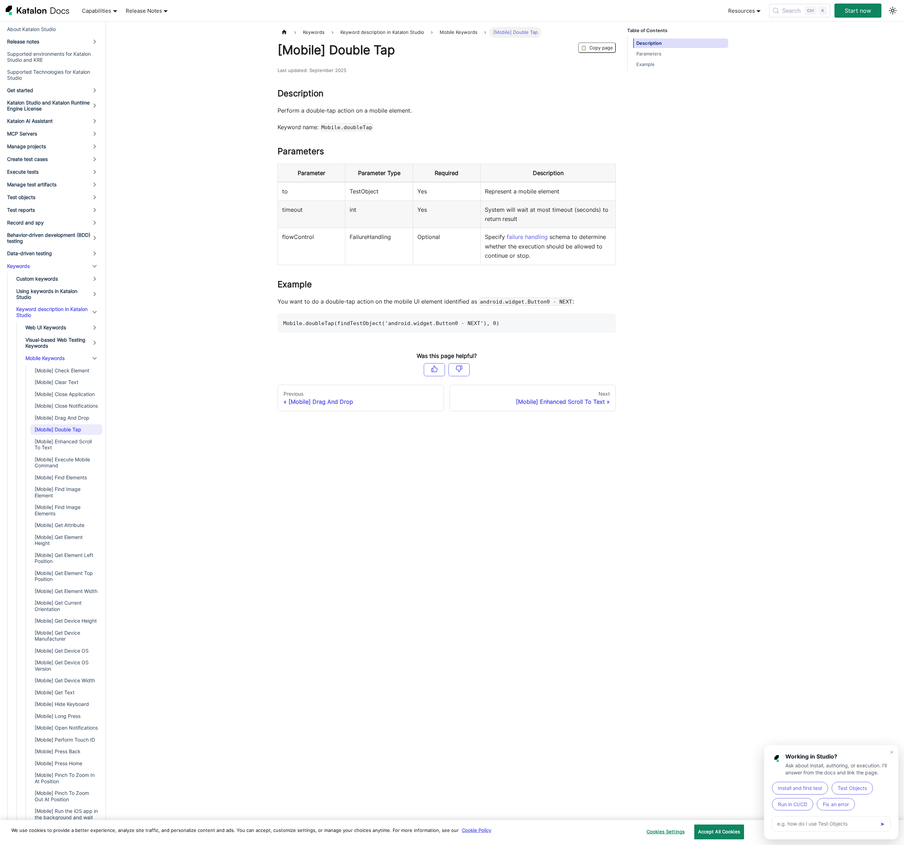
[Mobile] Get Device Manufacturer (57, 636)
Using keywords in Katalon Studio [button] (46, 294)
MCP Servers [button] (22, 134)
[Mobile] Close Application (65, 394)
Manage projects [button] (26, 146)
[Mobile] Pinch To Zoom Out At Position (62, 796)
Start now (858, 10)
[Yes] (434, 369)
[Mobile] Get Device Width (65, 680)
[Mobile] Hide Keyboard (62, 704)
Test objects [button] (21, 197)
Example (645, 64)
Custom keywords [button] (37, 279)
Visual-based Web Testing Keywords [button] (55, 343)
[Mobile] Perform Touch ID (65, 740)
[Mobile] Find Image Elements (58, 510)
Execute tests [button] (22, 172)
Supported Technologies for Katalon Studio (48, 75)
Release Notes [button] (144, 10)
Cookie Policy (476, 830)
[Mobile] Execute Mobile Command (62, 462)
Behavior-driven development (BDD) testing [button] (48, 238)
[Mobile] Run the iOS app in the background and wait (66, 814)
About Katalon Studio (31, 29)
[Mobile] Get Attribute (59, 525)
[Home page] (284, 32)
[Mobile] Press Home (58, 763)
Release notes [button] (23, 41)
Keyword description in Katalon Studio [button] (52, 312)
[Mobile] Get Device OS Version (62, 665)
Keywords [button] (18, 266)
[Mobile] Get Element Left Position (64, 558)
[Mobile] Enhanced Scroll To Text (63, 444)
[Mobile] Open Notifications (66, 728)
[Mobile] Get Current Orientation (58, 606)
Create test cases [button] (27, 159)
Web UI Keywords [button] (45, 327)
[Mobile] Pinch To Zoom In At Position (65, 778)
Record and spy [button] (25, 223)
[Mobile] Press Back (58, 751)
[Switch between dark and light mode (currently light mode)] (892, 10)
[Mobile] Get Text (55, 692)
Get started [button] (20, 90)
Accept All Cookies (719, 831)
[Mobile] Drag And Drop (62, 418)
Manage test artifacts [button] (31, 184)
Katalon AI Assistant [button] (30, 121)
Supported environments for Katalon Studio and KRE (49, 57)
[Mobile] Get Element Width (66, 591)
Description (649, 43)
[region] (452, 832)
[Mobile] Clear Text (56, 382)
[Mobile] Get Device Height (66, 621)
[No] (459, 369)
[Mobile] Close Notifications (66, 406)
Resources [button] (741, 10)
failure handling (527, 236)
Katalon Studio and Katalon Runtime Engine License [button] (48, 106)
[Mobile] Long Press (58, 716)
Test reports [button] (21, 210)
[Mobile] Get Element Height (59, 540)
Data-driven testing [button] (29, 253)
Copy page (597, 47)
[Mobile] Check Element (62, 370)
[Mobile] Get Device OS (62, 651)
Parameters (648, 53)
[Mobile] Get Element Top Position (64, 576)
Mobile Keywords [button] (45, 358)
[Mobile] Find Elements (61, 477)
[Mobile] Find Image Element (58, 492)
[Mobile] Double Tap (58, 429)
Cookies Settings (666, 831)
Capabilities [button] (96, 10)
